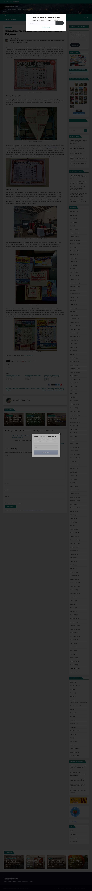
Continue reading (46, 27)
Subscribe (59, 23)
